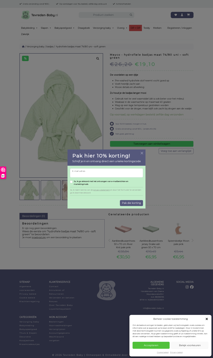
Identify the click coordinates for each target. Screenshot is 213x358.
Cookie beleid (163, 352)
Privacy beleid (176, 352)
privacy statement (101, 190)
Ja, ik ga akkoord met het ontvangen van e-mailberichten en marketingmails (101, 182)
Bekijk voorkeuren (190, 345)
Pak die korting (131, 202)
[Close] (141, 153)
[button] (206, 319)
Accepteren (151, 345)
